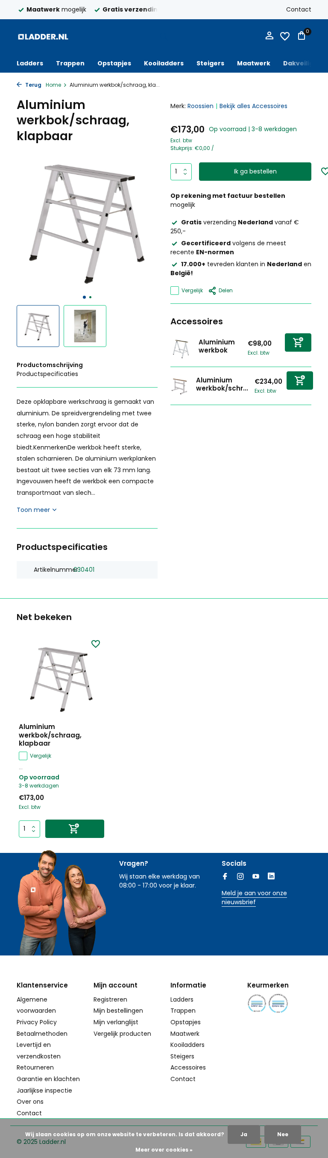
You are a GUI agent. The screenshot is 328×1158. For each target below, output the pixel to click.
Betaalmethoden (42, 1033)
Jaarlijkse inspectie (44, 1090)
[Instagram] (240, 877)
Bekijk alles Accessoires (253, 106)
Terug (32, 84)
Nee (282, 1134)
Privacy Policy (37, 1022)
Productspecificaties (47, 374)
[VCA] (278, 1003)
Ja (243, 1134)
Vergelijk (192, 290)
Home (53, 84)
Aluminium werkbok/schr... (222, 384)
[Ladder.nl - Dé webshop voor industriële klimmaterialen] (43, 36)
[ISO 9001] (256, 1003)
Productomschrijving (50, 365)
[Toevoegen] (298, 342)
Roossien (200, 106)
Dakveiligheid (305, 63)
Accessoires (188, 1067)
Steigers (210, 63)
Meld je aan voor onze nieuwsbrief (254, 897)
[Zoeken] (163, 36)
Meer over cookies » (164, 1149)
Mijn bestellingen (118, 1010)
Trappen (70, 63)
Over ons (30, 1101)
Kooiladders (164, 63)
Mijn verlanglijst (116, 1022)
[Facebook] (225, 877)
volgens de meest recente (228, 247)
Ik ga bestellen (255, 171)
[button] (84, 297)
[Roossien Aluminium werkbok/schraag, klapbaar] (61, 678)
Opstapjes (114, 63)
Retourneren (35, 1067)
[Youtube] (255, 877)
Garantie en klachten (48, 1079)
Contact (298, 9)
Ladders (30, 63)
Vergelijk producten (122, 1033)
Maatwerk (253, 63)
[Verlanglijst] (285, 36)
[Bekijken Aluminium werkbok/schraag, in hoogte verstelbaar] (180, 386)
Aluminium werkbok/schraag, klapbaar (50, 735)
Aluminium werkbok (217, 346)
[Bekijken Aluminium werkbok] (181, 348)
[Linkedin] (271, 877)
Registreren (110, 999)
